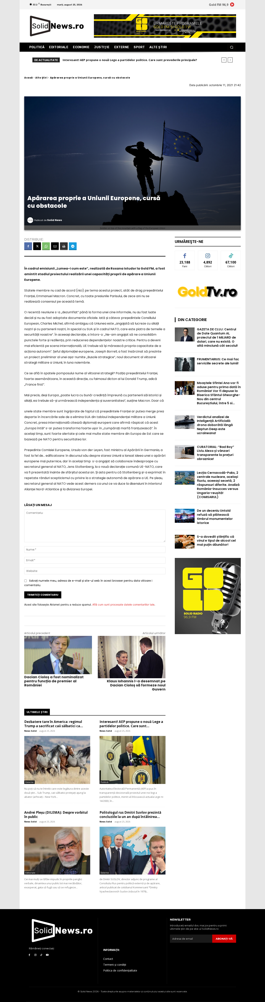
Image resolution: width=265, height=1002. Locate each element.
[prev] (224, 60)
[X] (37, 246)
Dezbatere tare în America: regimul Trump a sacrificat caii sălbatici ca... (53, 723)
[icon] (232, 5)
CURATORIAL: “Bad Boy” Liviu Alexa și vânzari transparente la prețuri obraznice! (215, 453)
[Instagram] (35, 955)
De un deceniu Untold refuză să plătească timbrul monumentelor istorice (215, 516)
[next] (230, 60)
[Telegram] (73, 246)
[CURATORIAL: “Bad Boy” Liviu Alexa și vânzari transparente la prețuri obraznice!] (185, 452)
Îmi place (184, 253)
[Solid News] (30, 220)
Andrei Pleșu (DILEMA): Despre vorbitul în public (97, 60)
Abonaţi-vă (224, 938)
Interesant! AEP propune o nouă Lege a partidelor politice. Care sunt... (131, 723)
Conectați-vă (208, 253)
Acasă (28, 77)
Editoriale (30, 872)
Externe (29, 782)
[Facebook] (28, 246)
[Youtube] (47, 955)
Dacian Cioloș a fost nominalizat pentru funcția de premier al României (54, 681)
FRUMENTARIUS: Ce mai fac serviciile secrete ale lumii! (218, 361)
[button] (231, 47)
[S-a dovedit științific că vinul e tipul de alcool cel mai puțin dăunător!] (185, 542)
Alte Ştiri (41, 77)
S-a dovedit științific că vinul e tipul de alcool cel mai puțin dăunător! (216, 540)
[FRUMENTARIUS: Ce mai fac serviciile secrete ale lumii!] (185, 364)
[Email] (55, 246)
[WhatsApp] (46, 246)
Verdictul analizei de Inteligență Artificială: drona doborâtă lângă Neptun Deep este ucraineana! (215, 425)
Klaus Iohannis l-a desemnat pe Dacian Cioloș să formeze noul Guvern (136, 685)
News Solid (30, 730)
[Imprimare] (64, 246)
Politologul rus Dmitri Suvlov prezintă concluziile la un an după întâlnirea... (130, 814)
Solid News (54, 220)
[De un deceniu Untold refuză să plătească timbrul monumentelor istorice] (185, 516)
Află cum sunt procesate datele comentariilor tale (123, 604)
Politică (104, 782)
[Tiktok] (41, 955)
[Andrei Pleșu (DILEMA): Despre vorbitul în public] (57, 851)
